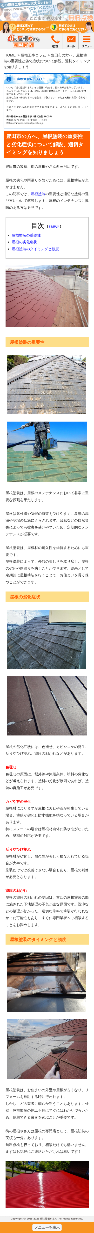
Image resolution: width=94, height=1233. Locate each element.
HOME (10, 55)
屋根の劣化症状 (24, 242)
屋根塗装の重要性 (26, 235)
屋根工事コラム (33, 55)
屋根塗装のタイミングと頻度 (35, 249)
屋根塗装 (38, 194)
